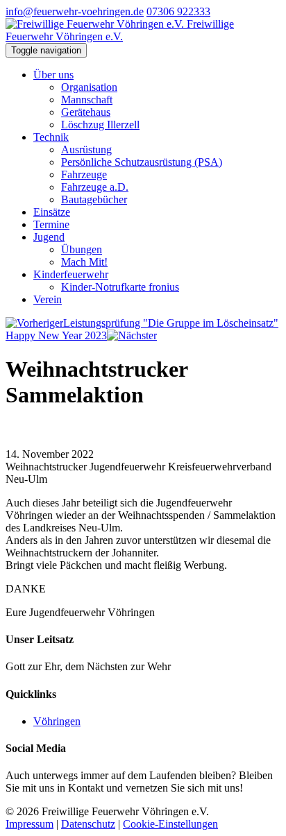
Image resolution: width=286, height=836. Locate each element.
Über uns (53, 74)
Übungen (81, 249)
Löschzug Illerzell (100, 124)
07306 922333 (178, 11)
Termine (51, 224)
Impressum (29, 824)
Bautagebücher (94, 199)
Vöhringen (57, 721)
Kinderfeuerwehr (70, 274)
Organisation (89, 87)
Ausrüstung (86, 149)
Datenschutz (88, 824)
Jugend (49, 237)
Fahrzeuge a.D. (94, 187)
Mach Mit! (84, 262)
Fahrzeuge (84, 174)
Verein (47, 299)
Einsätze (51, 212)
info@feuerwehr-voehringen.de (75, 11)
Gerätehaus (85, 112)
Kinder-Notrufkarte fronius (120, 287)
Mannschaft (86, 99)
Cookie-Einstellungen (170, 824)
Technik (51, 137)
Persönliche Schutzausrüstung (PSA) (141, 162)
